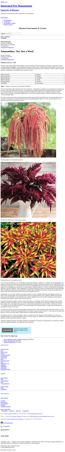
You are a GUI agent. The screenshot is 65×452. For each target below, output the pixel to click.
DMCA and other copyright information (38, 416)
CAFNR (3, 400)
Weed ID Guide (5, 349)
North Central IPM (5, 409)
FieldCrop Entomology (5, 383)
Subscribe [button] (18, 411)
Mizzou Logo (4, 2)
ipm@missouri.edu (8, 423)
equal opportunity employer (11, 413)
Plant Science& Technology (4, 403)
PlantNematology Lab (5, 362)
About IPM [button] (4, 411)
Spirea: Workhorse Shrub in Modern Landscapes (16, 339)
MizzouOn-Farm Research (5, 354)
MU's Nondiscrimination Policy (35, 413)
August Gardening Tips (10, 342)
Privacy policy (51, 416)
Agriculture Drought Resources (5, 368)
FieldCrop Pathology (5, 380)
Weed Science (4, 378)
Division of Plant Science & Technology (15, 419)
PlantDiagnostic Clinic (5, 360)
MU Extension (4, 398)
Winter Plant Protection (9, 341)
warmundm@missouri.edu (7, 47)
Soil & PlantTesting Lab (4, 357)
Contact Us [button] (12, 411)
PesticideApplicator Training (5, 405)
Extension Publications (4, 365)
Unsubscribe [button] (25, 411)
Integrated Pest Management (16, 5)
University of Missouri (10, 10)
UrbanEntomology (4, 388)
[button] (34, 20)
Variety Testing (4, 386)
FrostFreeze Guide (4, 351)
